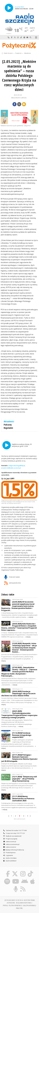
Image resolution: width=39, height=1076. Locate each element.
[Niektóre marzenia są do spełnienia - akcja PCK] (19, 117)
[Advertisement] (19, 934)
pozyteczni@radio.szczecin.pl (11, 468)
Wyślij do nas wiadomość (27, 37)
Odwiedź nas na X (14, 37)
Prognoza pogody (11, 839)
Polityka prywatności (16, 905)
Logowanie (9, 855)
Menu (36, 37)
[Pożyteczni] (19, 45)
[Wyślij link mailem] (24, 104)
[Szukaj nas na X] (15, 871)
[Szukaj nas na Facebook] (8, 871)
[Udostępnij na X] (19, 104)
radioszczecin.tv (11, 847)
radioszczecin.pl (11, 841)
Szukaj (30, 37)
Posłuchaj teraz (11, 852)
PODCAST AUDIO (14, 577)
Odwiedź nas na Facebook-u (11, 37)
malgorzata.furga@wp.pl (16, 465)
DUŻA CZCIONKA (11, 858)
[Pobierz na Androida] (24, 879)
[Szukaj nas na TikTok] (30, 871)
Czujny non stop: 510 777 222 (15, 833)
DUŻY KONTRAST (11, 861)
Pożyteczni (18, 53)
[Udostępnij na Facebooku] (14, 104)
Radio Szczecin (8, 53)
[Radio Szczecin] (19, 19)
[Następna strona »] (30, 816)
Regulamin (8, 427)
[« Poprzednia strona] (8, 816)
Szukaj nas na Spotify (24, 37)
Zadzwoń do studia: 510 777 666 (16, 830)
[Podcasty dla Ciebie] (15, 886)
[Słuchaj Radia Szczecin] (9, 8)
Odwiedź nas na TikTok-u (21, 37)
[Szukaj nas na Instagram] (23, 871)
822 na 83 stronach (19, 819)
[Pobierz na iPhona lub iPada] (32, 879)
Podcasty (8, 424)
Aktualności (27, 53)
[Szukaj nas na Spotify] (7, 879)
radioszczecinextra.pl (12, 844)
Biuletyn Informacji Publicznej (15, 850)
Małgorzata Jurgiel (19, 98)
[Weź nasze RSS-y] (23, 886)
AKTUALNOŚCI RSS (15, 583)
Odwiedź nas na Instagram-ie (18, 37)
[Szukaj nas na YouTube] (15, 879)
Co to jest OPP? (7, 478)
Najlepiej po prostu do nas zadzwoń (8, 37)
